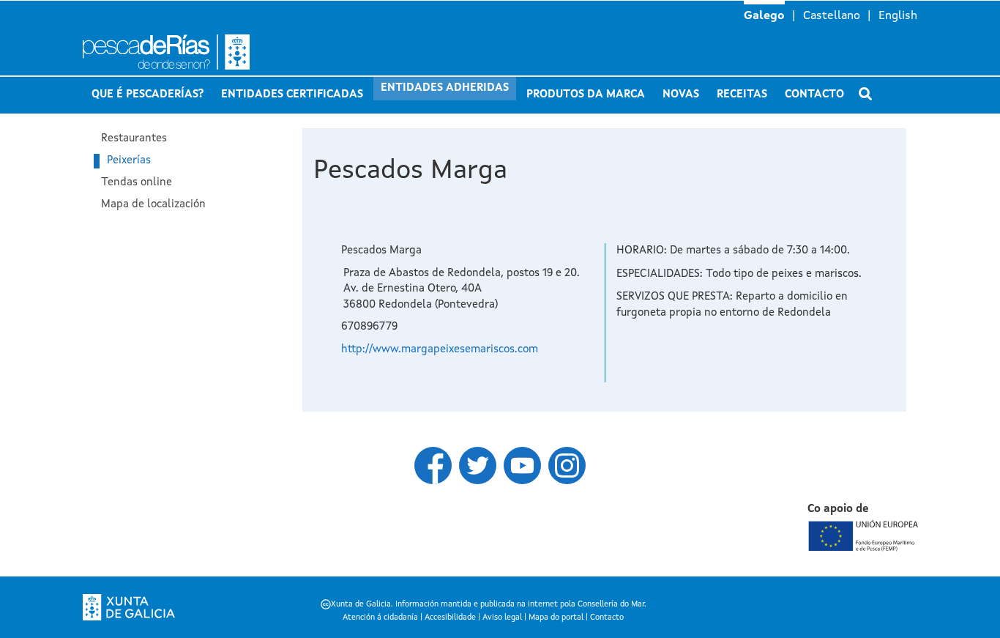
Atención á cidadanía (380, 618)
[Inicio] (222, 52)
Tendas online (136, 182)
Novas (681, 94)
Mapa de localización (153, 204)
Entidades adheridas (445, 88)
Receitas (742, 94)
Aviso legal (502, 618)
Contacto (814, 94)
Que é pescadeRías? (148, 94)
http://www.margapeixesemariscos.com (439, 349)
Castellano (831, 16)
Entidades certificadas (292, 94)
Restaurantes (134, 138)
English (897, 16)
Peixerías (129, 160)
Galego (764, 16)
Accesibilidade (450, 618)
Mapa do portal (556, 618)
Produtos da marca (585, 94)
